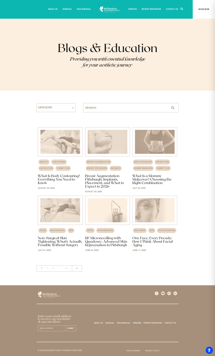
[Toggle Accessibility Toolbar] (209, 350)
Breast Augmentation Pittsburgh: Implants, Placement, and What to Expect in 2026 (104, 181)
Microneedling (105, 230)
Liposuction (46, 168)
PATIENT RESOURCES (151, 9)
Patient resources (153, 323)
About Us (98, 323)
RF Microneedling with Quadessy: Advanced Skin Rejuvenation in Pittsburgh (106, 241)
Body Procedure (143, 162)
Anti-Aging (139, 230)
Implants (115, 168)
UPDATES (132, 9)
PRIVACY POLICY (152, 351)
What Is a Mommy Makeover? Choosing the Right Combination (152, 179)
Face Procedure (166, 230)
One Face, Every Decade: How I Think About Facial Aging (152, 241)
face (151, 230)
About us (53, 9)
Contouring (59, 162)
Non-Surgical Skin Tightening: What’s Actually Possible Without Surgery (60, 241)
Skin (71, 230)
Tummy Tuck (63, 168)
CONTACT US (172, 9)
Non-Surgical (57, 230)
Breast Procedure (97, 168)
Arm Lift (44, 162)
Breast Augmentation (98, 162)
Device (43, 230)
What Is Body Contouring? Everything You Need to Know (59, 179)
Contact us (170, 323)
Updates (137, 323)
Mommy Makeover (143, 168)
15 (66, 268)
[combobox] (125, 107)
